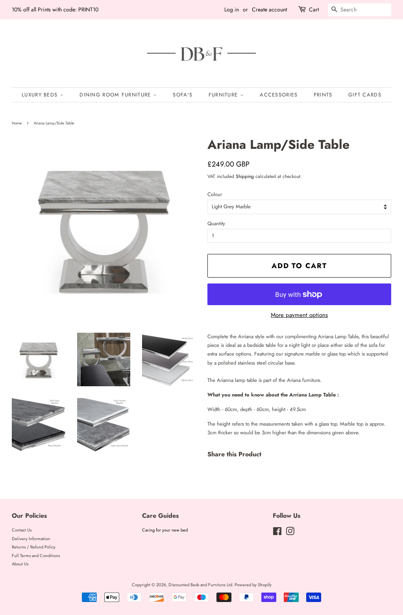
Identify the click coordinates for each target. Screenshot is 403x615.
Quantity (216, 223)
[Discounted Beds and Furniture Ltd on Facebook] (277, 533)
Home (17, 123)
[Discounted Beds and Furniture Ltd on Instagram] (290, 533)
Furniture (224, 94)
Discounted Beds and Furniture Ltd (200, 585)
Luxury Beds (41, 94)
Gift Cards (364, 94)
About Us (20, 564)
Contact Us (21, 530)
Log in (231, 9)
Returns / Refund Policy (33, 547)
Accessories (279, 94)
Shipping (245, 176)
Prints (323, 94)
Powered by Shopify (253, 585)
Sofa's (182, 94)
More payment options (299, 315)
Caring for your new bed (165, 530)
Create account (269, 9)
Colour (214, 194)
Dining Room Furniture (116, 94)
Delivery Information (31, 538)
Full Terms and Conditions (36, 555)
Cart (314, 9)
